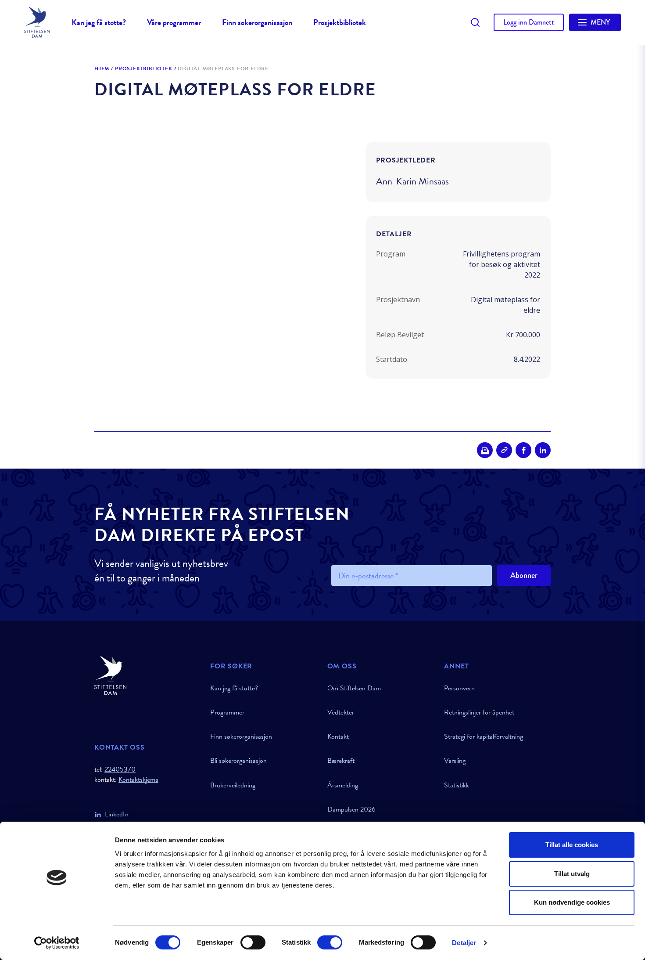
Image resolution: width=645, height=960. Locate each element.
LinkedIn (117, 814)
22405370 (120, 769)
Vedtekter (340, 712)
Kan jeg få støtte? (99, 22)
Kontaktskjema (138, 780)
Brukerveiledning (232, 785)
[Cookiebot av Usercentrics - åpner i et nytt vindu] (56, 942)
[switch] (252, 942)
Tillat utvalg (572, 873)
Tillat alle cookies (571, 844)
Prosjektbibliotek (339, 22)
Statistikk (456, 785)
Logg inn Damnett (528, 22)
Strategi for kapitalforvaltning (483, 736)
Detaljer (464, 942)
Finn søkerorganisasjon (257, 22)
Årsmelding (342, 785)
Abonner (524, 575)
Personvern (459, 688)
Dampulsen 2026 (351, 809)
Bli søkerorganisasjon (238, 760)
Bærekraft (341, 760)
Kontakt (338, 736)
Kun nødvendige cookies (572, 902)
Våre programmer (174, 22)
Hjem (101, 69)
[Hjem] (147, 675)
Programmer (227, 712)
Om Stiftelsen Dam (354, 688)
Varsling (455, 760)
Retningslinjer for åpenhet (479, 712)
